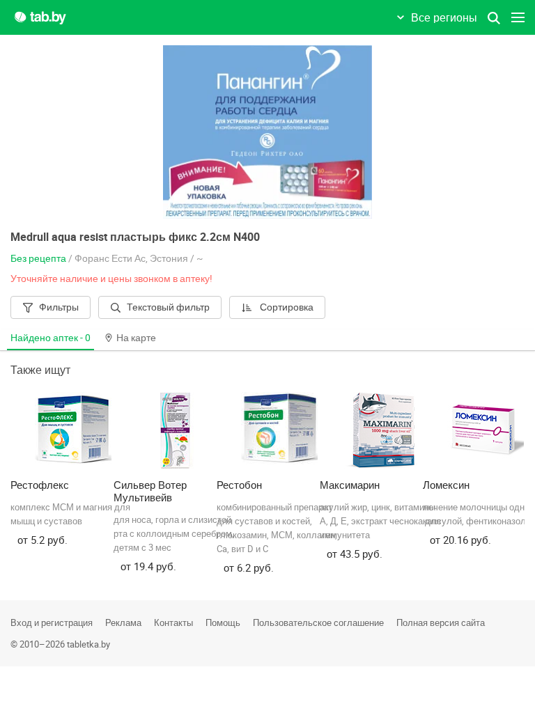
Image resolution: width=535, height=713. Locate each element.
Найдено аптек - (50, 337)
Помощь (223, 622)
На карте (136, 337)
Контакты (173, 622)
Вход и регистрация (51, 622)
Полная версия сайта (440, 622)
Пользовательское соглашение (318, 622)
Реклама (123, 622)
